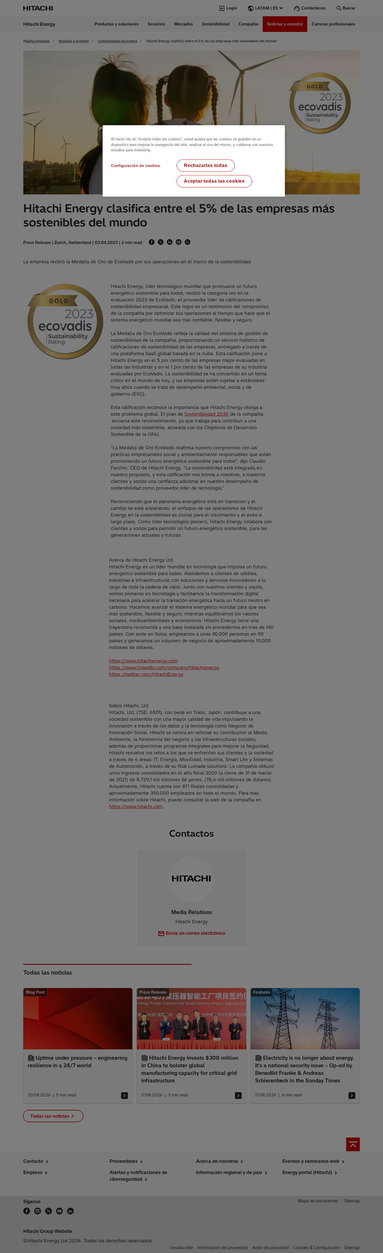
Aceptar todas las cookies (214, 181)
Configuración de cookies (135, 166)
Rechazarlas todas (205, 165)
